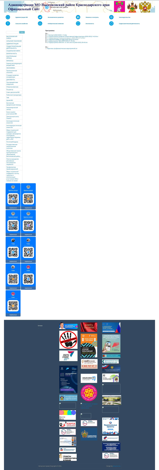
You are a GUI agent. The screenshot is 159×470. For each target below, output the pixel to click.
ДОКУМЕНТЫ (10, 80)
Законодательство (124, 17)
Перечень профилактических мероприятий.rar (62, 48)
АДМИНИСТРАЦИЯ (12, 44)
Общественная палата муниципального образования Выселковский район (13, 153)
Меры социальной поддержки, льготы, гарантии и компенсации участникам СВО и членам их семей (12, 176)
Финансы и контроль (92, 17)
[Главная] (5, 7)
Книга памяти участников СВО (11, 113)
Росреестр (9, 89)
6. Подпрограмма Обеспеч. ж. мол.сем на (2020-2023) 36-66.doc (67, 42)
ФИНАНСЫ (9, 61)
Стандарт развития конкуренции (12, 76)
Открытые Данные (12, 87)
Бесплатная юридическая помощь (13, 104)
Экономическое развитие (56, 17)
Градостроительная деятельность (129, 23)
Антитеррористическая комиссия (13, 126)
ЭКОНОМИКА (10, 68)
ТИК (7, 98)
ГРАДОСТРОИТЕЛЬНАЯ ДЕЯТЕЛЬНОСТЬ (13, 47)
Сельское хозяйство (21, 23)
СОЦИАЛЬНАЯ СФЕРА (13, 51)
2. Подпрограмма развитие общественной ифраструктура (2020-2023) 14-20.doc (72, 36)
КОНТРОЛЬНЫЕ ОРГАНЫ (11, 57)
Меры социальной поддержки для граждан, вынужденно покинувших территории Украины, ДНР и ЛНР (13, 134)
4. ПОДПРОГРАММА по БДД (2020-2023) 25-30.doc (62, 39)
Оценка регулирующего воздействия (14, 64)
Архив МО (9, 100)
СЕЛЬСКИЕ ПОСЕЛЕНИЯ (14, 41)
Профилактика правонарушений (12, 168)
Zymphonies (117, 466)
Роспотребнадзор (12, 142)
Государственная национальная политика (11, 146)
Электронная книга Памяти (12, 117)
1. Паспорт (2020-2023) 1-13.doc (57, 35)
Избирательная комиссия (56, 23)
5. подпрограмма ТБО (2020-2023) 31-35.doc (61, 41)
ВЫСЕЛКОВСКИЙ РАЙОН (11, 37)
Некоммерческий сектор (12, 108)
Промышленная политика (11, 71)
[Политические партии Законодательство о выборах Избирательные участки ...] (40, 25)
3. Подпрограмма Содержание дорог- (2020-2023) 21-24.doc (66, 38)
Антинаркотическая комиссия (12, 122)
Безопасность (90, 23)
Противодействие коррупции (12, 83)
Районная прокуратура (13, 95)
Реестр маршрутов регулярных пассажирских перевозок (12, 161)
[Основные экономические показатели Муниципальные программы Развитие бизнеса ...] (78, 19)
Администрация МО (21, 17)
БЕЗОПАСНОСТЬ (11, 53)
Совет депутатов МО (12, 92)
